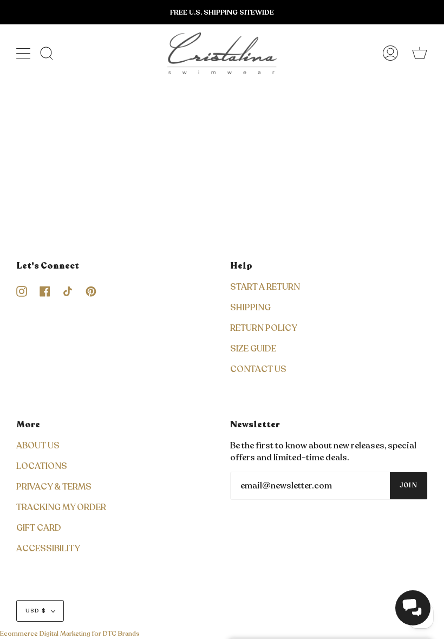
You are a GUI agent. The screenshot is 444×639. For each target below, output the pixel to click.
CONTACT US (258, 369)
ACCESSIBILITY (48, 549)
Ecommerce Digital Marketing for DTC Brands (70, 633)
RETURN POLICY (263, 328)
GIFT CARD (38, 528)
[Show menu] (24, 53)
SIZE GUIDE (253, 349)
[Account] (390, 53)
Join (408, 485)
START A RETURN (265, 287)
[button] (412, 607)
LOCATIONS (41, 466)
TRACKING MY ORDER (61, 507)
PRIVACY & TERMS (54, 487)
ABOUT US (38, 446)
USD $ (35, 611)
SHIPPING (250, 308)
